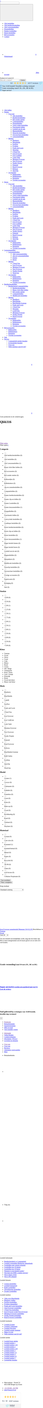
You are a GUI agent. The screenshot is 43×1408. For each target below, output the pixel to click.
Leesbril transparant (10, 1286)
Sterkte (3, 591)
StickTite (15, 171)
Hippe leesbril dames (11, 543)
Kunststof (7, 844)
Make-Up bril (8, 1332)
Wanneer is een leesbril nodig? (14, 1271)
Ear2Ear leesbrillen (10, 1302)
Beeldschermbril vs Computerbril (15, 1261)
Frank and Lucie (18, 148)
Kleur (2, 649)
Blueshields (16, 142)
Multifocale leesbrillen (20, 296)
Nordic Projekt (17, 271)
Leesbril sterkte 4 (9, 1354)
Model (2, 772)
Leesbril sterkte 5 (9, 1358)
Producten (7, 1022)
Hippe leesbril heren (10, 547)
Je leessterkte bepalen (15, 343)
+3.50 (6, 633)
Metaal (6, 852)
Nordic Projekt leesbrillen (12, 1315)
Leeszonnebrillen (18, 137)
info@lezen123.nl (10, 1390)
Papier (6, 856)
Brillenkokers (17, 176)
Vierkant (7, 822)
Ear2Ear (15, 144)
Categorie (4, 449)
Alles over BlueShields (11, 1298)
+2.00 (6, 621)
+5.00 (6, 645)
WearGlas (16, 273)
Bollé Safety (8, 756)
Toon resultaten (5, 880)
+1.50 (6, 613)
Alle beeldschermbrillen (12, 25)
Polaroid (15, 165)
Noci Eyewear (17, 161)
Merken (10, 138)
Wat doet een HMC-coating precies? (16, 1273)
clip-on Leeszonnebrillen (21, 256)
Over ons (11, 345)
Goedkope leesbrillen (11, 523)
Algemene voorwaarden (12, 1050)
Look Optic (16, 157)
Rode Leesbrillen (9, 1287)
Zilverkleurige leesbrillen (12, 1289)
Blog (5, 1052)
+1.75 (6, 617)
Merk (2, 686)
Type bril (11, 114)
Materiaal (4, 830)
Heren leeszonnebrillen (11, 539)
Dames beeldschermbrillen (13, 495)
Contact (6, 37)
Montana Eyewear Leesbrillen (14, 1314)
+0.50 (6, 601)
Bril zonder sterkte (19, 119)
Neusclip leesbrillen (19, 133)
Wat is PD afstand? (10, 1277)
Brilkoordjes (17, 174)
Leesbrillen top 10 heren (12, 1269)
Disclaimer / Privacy (11, 1039)
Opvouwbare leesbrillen (20, 135)
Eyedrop (15, 146)
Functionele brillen (19, 127)
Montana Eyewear (19, 159)
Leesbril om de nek (19, 129)
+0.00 (6, 597)
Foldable (7, 790)
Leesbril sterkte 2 (9, 1347)
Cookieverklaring (10, 1037)
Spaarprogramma (9, 1026)
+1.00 (6, 605)
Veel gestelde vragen (11, 1029)
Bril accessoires (9, 35)
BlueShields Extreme (19, 303)
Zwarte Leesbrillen (10, 1291)
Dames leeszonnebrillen (12, 507)
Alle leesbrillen (9, 23)
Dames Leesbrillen (10, 31)
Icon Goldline (17, 155)
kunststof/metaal (9, 848)
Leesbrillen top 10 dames (12, 1267)
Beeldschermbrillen (19, 118)
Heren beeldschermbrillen (12, 527)
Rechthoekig (8, 814)
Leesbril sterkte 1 (9, 1343)
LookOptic (16, 311)
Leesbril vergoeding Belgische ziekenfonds (18, 1263)
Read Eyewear (17, 167)
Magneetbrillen (17, 131)
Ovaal (6, 810)
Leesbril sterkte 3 (9, 1351)
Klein (6, 802)
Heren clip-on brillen (11, 531)
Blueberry (16, 140)
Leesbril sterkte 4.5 (10, 1356)
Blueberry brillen (9, 1300)
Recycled (7, 860)
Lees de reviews (5, 989)
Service (6, 339)
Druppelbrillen (9, 29)
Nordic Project (17, 163)
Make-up (7, 806)
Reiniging (16, 178)
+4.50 (6, 641)
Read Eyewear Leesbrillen (13, 1317)
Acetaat (6, 836)
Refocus (15, 169)
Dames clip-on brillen (11, 499)
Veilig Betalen (8, 1035)
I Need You (16, 152)
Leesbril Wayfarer (10, 1328)
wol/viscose (8, 872)
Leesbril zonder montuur (12, 1330)
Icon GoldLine (9, 720)
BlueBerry (16, 210)
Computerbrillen (18, 121)
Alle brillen (8, 110)
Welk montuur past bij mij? (17, 347)
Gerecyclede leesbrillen (20, 125)
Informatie (7, 1033)
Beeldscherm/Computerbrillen (18, 286)
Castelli (6, 700)
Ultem (6, 868)
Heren (6, 182)
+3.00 (6, 629)
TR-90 (6, 864)
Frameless (7, 794)
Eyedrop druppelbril (10, 1304)
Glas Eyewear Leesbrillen (12, 1308)
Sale (5, 337)
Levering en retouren (11, 1041)
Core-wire (7, 840)
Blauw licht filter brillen (20, 290)
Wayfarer (7, 826)
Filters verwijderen (6, 882)
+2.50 (6, 625)
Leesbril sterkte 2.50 (11, 1349)
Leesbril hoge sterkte (11, 1341)
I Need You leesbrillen (11, 1310)
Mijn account (8, 1028)
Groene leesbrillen (10, 1284)
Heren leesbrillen (9, 33)
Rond (6, 818)
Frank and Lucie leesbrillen (13, 1306)
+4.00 (6, 637)
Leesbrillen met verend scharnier (15, 1265)
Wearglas (16, 150)
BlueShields (16, 212)
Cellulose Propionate (11, 876)
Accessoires (12, 172)
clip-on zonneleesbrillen (12, 487)
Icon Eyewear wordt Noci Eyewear (16, 1312)
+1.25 (6, 609)
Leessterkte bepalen (10, 1360)
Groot (6, 798)
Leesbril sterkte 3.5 (10, 1352)
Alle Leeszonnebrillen (11, 27)
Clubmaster (8, 786)
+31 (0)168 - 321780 (11, 1388)
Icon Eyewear (17, 154)
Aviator (6, 778)
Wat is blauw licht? (10, 1275)
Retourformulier (9, 1024)
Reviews (7, 1048)
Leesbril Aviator (9, 1324)
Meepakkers (8, 559)
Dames (6, 112)
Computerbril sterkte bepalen (17, 341)
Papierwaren (8, 579)
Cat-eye (6, 782)
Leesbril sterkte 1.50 (11, 1345)
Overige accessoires (19, 180)
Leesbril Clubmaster (10, 1326)
